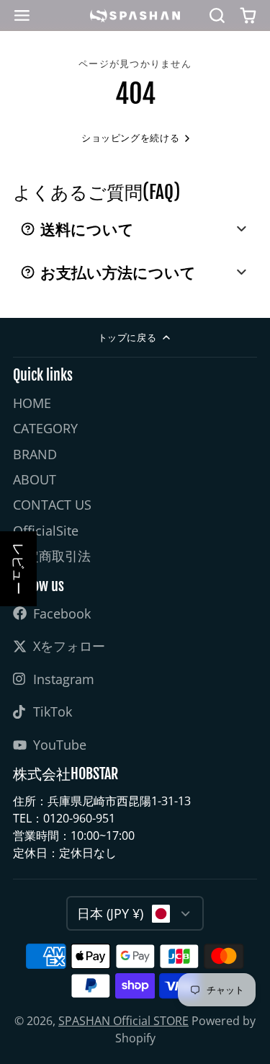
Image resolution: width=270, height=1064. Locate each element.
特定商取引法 (52, 555)
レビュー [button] (18, 569)
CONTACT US (52, 504)
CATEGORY (45, 428)
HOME (32, 403)
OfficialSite (45, 530)
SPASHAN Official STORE (123, 1021)
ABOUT (34, 479)
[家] (135, 15)
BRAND (35, 454)
